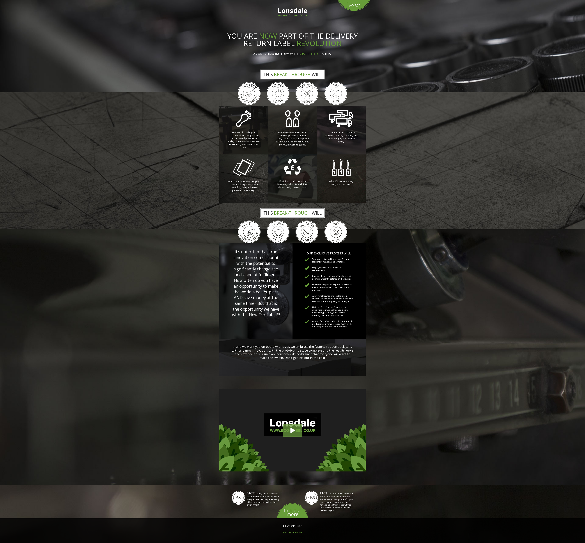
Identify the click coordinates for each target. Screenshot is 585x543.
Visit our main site (293, 532)
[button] (292, 430)
